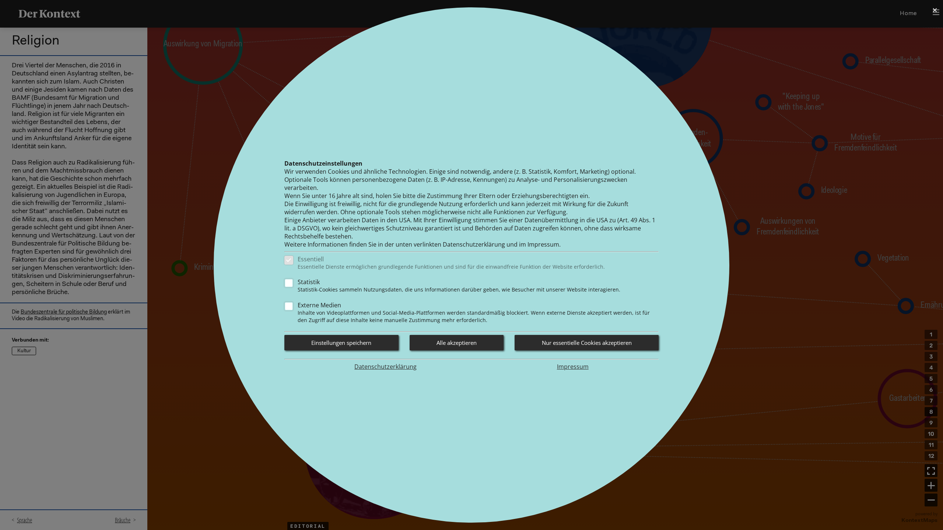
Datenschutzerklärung (385, 367)
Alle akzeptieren (457, 342)
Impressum (573, 367)
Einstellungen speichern (341, 342)
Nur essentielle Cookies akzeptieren (587, 342)
